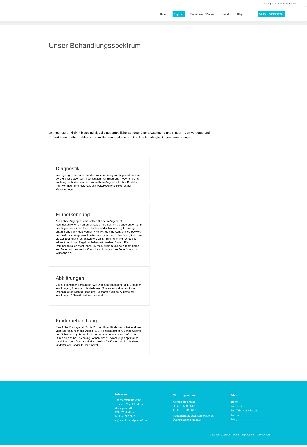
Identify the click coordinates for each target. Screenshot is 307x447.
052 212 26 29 (127, 416)
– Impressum (247, 434)
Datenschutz (263, 434)
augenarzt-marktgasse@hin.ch (132, 420)
